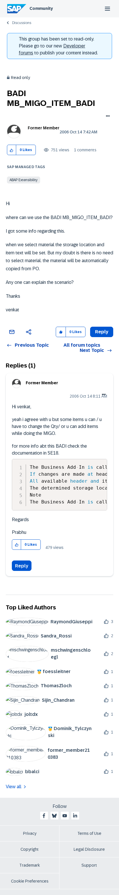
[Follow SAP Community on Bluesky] (54, 815)
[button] (11, 150)
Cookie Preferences (30, 881)
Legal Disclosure (89, 849)
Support (89, 865)
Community (41, 8)
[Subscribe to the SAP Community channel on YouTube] (64, 815)
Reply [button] (101, 331)
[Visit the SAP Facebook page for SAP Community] (44, 815)
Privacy (29, 833)
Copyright (30, 849)
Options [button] (107, 117)
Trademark (29, 865)
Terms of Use (89, 833)
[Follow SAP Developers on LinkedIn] (75, 815)
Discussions (21, 23)
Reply (21, 565)
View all (13, 786)
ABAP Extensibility (24, 180)
